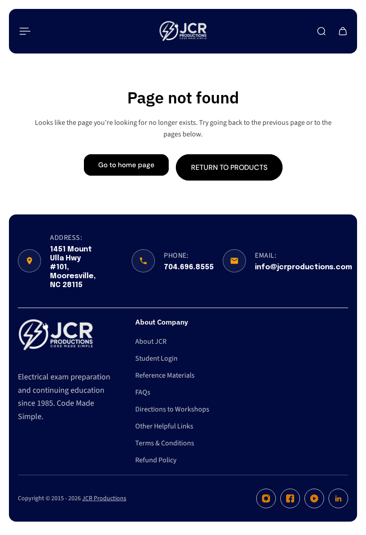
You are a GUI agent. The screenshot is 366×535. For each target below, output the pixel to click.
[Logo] (183, 31)
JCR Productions (104, 498)
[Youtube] (314, 498)
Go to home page (126, 164)
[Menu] (23, 31)
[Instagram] (266, 498)
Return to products (229, 167)
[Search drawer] (321, 31)
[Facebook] (290, 498)
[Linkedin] (338, 498)
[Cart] (343, 31)
